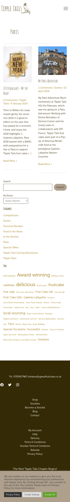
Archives (8, 195)
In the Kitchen (11, 236)
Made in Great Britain (35, 314)
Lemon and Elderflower (50, 307)
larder (37, 307)
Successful (33, 329)
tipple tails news (9, 335)
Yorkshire (43, 339)
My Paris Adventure (48, 80)
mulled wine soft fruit (28, 319)
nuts (5, 324)
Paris (11, 323)
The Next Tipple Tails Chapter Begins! (35, 468)
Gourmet (51, 298)
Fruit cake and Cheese (25, 292)
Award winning (33, 275)
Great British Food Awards (13, 303)
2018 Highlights (9, 276)
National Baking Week (47, 319)
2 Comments (10, 100)
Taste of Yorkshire (57, 330)
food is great (42, 285)
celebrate (9, 285)
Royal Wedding (39, 324)
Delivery (35, 438)
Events (58, 87)
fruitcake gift (60, 292)
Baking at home (57, 276)
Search (7, 181)
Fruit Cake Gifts (12, 297)
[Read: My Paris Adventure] (52, 60)
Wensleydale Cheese (26, 335)
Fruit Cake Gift (44, 291)
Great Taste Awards (34, 303)
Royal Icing (26, 324)
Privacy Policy (35, 454)
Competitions (10, 215)
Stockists (35, 403)
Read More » (10, 161)
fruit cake (9, 291)
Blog (35, 411)
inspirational (19, 307)
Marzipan (49, 314)
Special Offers (10, 247)
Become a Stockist (35, 407)
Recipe (18, 324)
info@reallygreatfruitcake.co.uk (44, 376)
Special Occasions (14, 329)
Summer (44, 330)
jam (27, 307)
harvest (46, 303)
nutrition (60, 319)
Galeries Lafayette (35, 297)
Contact (35, 415)
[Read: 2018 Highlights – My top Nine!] (17, 64)
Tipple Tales (9, 258)
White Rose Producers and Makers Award (19, 340)
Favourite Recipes (13, 226)
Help (35, 434)
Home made (56, 303)
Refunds (35, 450)
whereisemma (41, 335)
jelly (32, 307)
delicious (25, 284)
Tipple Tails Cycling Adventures (20, 252)
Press (6, 242)
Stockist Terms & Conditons (35, 446)
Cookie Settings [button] (31, 494)
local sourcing (14, 313)
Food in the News (12, 231)
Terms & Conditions (35, 442)
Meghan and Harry (10, 319)
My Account (35, 430)
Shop (35, 399)
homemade (8, 307)
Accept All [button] (50, 494)
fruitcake (56, 284)
